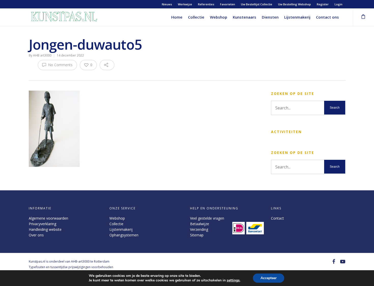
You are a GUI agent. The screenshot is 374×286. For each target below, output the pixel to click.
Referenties (206, 4)
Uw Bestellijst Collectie (256, 4)
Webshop (218, 17)
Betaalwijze (199, 223)
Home (176, 17)
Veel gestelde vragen (207, 218)
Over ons (36, 235)
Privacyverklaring (42, 223)
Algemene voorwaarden (48, 218)
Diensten (270, 17)
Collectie (196, 17)
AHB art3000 (42, 55)
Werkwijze (185, 4)
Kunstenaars (244, 17)
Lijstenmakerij (297, 17)
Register (323, 4)
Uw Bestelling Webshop (294, 4)
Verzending (199, 229)
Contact (277, 218)
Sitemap (197, 235)
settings (233, 280)
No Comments (60, 64)
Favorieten (227, 4)
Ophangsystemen (123, 235)
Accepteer (269, 278)
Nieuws (167, 4)
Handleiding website (45, 229)
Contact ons (327, 17)
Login (338, 4)
